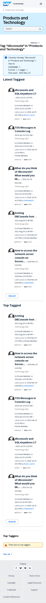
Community (18, 4)
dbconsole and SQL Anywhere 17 (26, 94)
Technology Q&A (22, 101)
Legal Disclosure (34, 583)
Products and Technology (14, 10)
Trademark (11, 590)
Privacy (11, 576)
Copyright (11, 583)
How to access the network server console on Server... (26, 257)
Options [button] (34, 43)
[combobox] (23, 28)
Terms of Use (34, 576)
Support (34, 590)
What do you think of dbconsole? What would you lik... (26, 175)
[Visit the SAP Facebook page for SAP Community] (16, 568)
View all (12, 296)
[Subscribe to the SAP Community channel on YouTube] (25, 568)
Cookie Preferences (11, 597)
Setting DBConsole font (25, 217)
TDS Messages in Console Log (25, 131)
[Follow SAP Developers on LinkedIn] (30, 568)
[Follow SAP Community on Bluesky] (21, 568)
